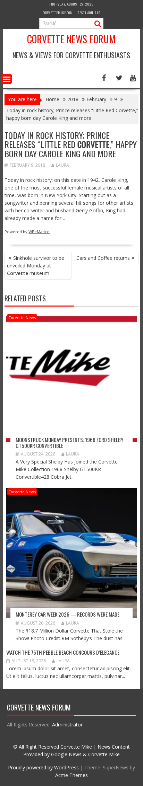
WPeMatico (39, 231)
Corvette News (22, 317)
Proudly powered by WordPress (43, 767)
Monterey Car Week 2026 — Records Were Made (67, 614)
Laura (62, 165)
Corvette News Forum (71, 39)
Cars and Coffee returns (103, 258)
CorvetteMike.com (58, 12)
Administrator (67, 724)
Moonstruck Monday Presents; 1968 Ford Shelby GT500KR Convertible (69, 442)
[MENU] (6, 79)
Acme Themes (71, 775)
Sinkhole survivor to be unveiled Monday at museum (35, 265)
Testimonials (88, 12)
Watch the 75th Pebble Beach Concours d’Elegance (62, 652)
